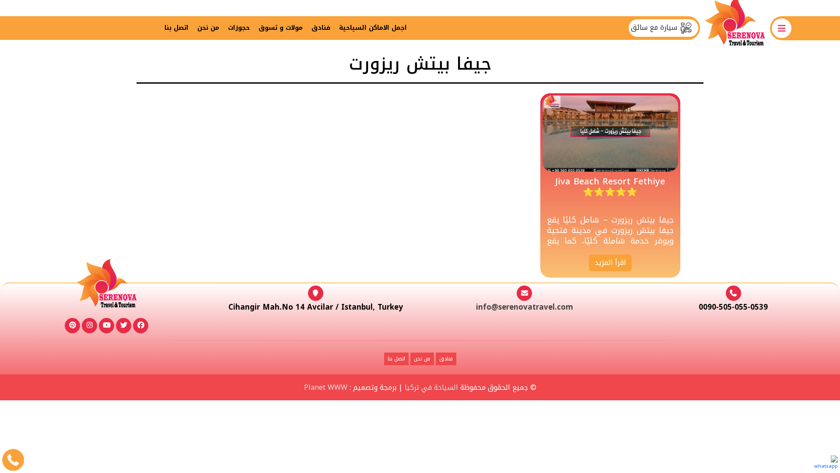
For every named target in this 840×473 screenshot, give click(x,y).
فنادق (321, 28)
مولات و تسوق (281, 28)
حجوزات (239, 28)
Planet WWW (325, 387)
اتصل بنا (176, 28)
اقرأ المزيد (610, 262)
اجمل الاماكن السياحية (373, 28)
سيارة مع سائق (655, 27)
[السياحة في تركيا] (735, 27)
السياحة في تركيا (431, 387)
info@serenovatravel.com (524, 307)
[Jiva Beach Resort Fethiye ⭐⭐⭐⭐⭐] (610, 133)
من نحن (208, 28)
